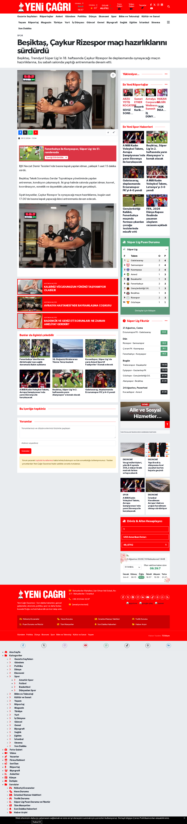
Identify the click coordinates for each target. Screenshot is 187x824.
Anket (59, 16)
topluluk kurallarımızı (44, 460)
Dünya (93, 16)
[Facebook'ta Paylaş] (20, 132)
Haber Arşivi (141, 624)
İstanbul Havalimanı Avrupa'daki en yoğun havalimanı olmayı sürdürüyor (157, 503)
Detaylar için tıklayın (145, 311)
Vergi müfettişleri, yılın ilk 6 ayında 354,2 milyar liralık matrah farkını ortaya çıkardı (132, 468)
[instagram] (64, 645)
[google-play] (146, 603)
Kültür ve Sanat (151, 16)
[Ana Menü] (168, 23)
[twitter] (43, 645)
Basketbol (24, 687)
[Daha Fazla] (35, 132)
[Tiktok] (152, 597)
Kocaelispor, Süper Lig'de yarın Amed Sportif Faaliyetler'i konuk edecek (99, 362)
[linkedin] (168, 645)
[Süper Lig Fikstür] (166, 321)
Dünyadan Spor (27, 690)
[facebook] (23, 645)
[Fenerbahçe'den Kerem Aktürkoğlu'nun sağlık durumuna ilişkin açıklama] (35, 348)
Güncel (91, 22)
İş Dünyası (78, 22)
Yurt (67, 22)
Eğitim (133, 22)
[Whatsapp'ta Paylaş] (30, 132)
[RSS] (167, 597)
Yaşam (22, 22)
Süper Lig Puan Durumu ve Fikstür (32, 802)
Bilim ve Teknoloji (129, 16)
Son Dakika (24, 28)
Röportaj (33, 22)
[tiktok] (127, 645)
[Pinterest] (133, 597)
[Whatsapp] (162, 597)
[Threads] (157, 597)
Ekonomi (104, 16)
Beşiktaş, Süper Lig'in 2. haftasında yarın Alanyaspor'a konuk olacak (66, 392)
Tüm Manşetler (67, 624)
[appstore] (132, 603)
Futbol (22, 683)
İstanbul (144, 22)
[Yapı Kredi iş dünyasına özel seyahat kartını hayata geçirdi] (158, 450)
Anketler (14, 774)
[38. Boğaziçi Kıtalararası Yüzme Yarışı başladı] (67, 348)
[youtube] (85, 645)
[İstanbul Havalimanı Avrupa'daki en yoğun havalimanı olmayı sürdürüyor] (158, 485)
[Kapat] (185, 818)
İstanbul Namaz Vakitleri (109, 619)
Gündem (70, 16)
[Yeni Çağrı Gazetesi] (44, 7)
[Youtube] (147, 597)
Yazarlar (14, 757)
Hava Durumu (67, 619)
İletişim (13, 781)
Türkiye (58, 22)
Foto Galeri (15, 750)
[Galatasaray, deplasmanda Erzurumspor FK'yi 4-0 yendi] (100, 378)
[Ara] (168, 7)
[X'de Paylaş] (25, 132)
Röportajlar (46, 16)
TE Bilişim (166, 636)
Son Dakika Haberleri (107, 624)
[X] (128, 597)
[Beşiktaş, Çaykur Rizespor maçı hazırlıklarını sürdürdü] (67, 99)
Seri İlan (13, 763)
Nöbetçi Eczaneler (31, 619)
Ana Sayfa (14, 652)
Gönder (25, 451)
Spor (114, 16)
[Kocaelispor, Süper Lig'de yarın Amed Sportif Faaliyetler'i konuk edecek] (100, 348)
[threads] (147, 645)
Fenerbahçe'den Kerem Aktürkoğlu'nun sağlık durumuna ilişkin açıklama (33, 362)
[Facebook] (123, 597)
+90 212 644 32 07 (81, 599)
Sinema (155, 22)
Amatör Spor (26, 680)
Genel (100, 22)
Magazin (46, 22)
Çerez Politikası (23, 822)
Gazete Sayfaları (27, 16)
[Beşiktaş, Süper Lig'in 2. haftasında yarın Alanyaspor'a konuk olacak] (67, 378)
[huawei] (159, 603)
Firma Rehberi (17, 760)
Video (12, 753)
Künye (12, 777)
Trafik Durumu (141, 619)
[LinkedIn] (142, 597)
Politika (82, 16)
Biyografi (112, 22)
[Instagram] (138, 597)
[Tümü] (166, 74)
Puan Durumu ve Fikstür (33, 624)
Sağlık (123, 22)
